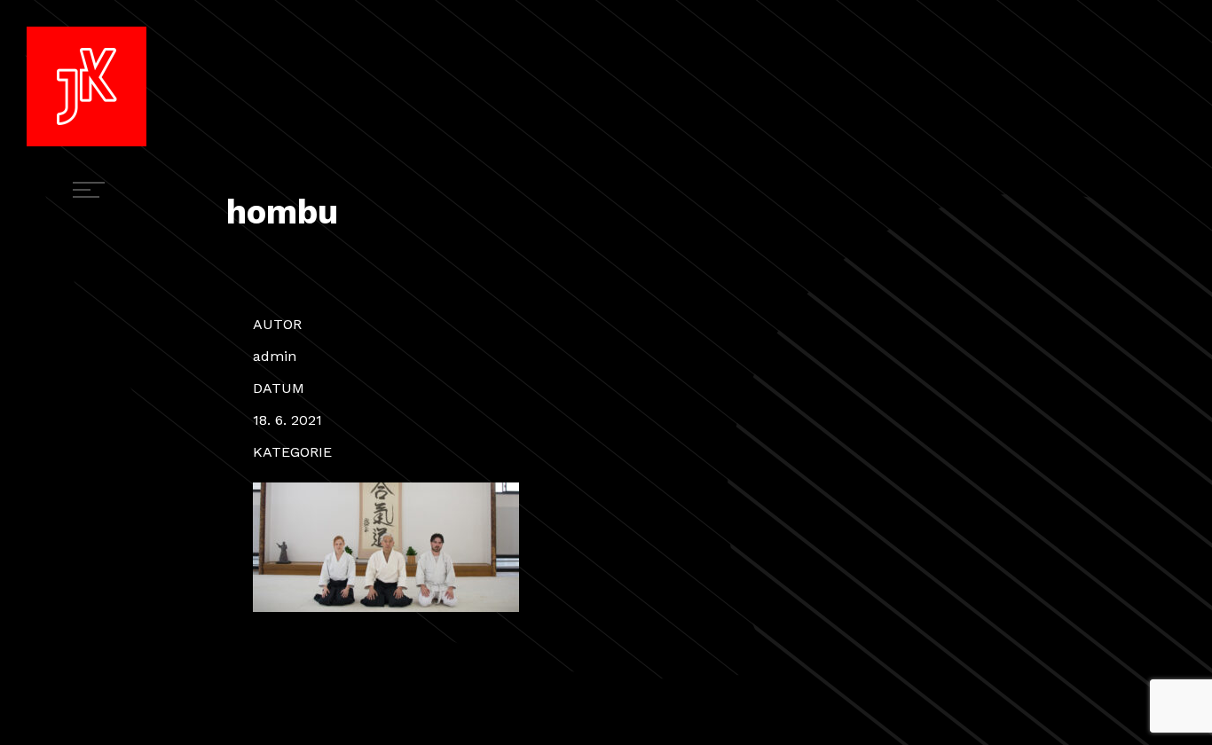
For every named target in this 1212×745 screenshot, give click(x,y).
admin (274, 356)
